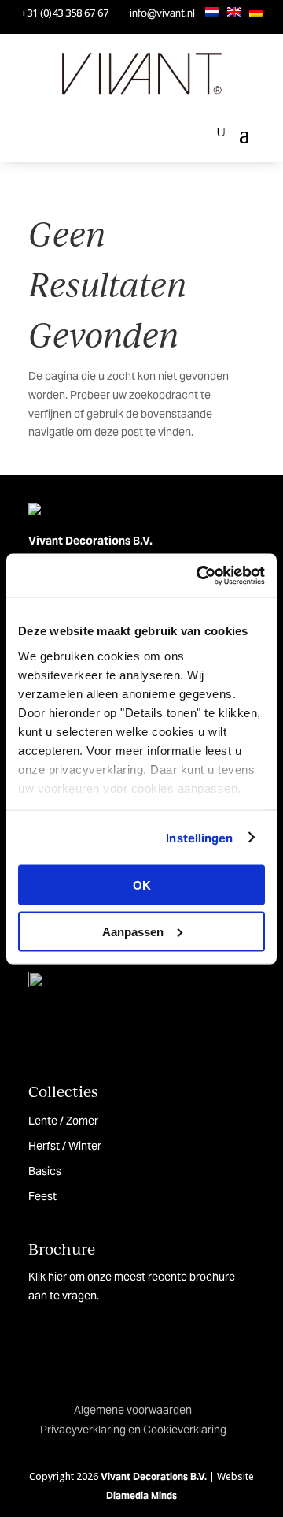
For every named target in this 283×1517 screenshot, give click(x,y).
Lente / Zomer (63, 1121)
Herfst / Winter (64, 1146)
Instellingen (199, 837)
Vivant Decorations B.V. (154, 1476)
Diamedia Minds (141, 1495)
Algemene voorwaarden (133, 1410)
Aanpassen (133, 931)
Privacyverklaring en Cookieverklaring (133, 1429)
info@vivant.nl (162, 13)
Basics (44, 1171)
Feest (42, 1196)
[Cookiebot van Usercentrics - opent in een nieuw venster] (199, 575)
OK (142, 885)
